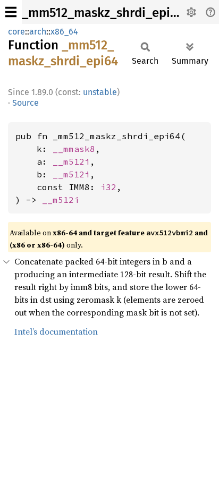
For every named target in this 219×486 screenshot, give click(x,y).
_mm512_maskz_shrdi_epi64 (103, 12)
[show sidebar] (11, 12)
